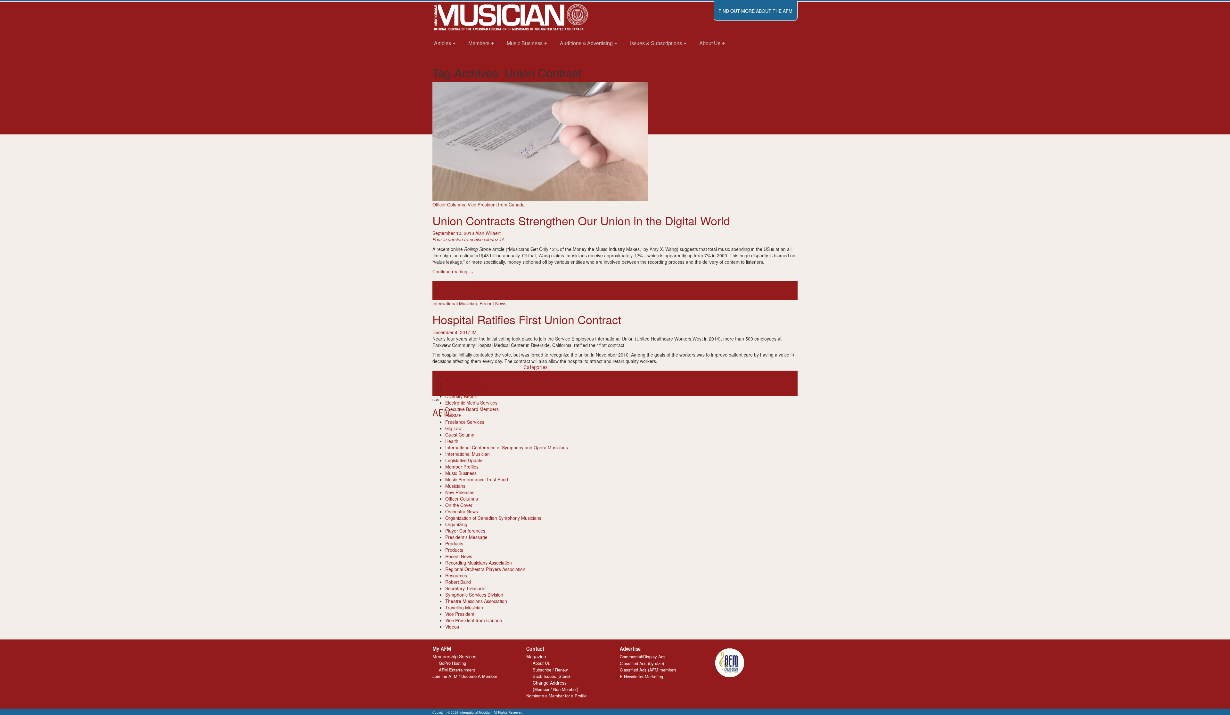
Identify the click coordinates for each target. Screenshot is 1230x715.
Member (541, 689)
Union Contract (512, 290)
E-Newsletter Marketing (641, 676)
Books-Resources (463, 377)
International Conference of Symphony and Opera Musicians (506, 447)
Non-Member (565, 689)
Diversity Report (461, 396)
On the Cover (458, 505)
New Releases (459, 492)
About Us (541, 663)
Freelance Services (464, 422)
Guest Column (459, 434)
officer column (483, 290)
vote (490, 386)
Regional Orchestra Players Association (485, 569)
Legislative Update (464, 460)
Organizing (456, 524)
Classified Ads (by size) (642, 663)
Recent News (493, 303)
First (486, 380)
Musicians (455, 486)
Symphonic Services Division (474, 594)
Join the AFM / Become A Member (464, 676)
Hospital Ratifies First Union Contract (526, 319)
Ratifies (651, 380)
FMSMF (453, 415)
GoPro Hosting (452, 663)
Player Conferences (465, 530)
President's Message (466, 537)
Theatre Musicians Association (476, 601)
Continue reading (452, 271)
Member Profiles (462, 466)
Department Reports (466, 390)
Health (451, 441)
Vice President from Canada (496, 204)
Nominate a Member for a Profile (556, 696)
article (462, 290)
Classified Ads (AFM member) (648, 670)
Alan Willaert (488, 233)
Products (454, 543)
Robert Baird (458, 582)
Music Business (461, 473)
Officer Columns (448, 204)
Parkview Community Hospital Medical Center (598, 380)
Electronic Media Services (471, 402)
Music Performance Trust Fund (476, 479)
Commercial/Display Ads (643, 657)
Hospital (499, 380)
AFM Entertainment (457, 670)
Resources (456, 575)
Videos (452, 626)
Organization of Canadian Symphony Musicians (493, 518)
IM (474, 332)
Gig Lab (453, 428)
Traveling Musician (464, 607)
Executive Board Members (472, 409)
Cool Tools (456, 383)
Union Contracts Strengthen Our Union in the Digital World (581, 220)
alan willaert (444, 290)
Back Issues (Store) (551, 676)
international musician (530, 380)
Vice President (459, 614)
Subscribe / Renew (550, 670)
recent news (671, 380)
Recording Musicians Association (478, 562)
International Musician (454, 303)
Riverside (693, 380)
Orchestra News (461, 511)
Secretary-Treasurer (465, 588)
